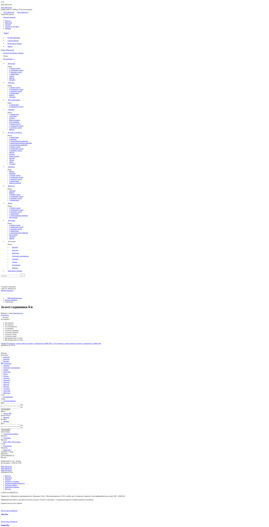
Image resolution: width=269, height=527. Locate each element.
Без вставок (13, 217)
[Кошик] (2, 285)
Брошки (15, 247)
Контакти (8, 23)
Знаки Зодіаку (14, 156)
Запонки (15, 259)
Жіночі (11, 78)
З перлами (13, 116)
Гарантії (8, 25)
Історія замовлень (14, 38)
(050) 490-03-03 (6, 8)
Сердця (12, 154)
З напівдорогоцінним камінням (20, 143)
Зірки (11, 162)
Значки (14, 262)
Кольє (10, 203)
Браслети (11, 186)
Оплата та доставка (12, 26)
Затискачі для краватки (20, 256)
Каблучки (11, 63)
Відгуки (8, 489)
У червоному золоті (16, 70)
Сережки (11, 109)
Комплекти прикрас (15, 271)
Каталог (13, 53)
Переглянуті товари (15, 43)
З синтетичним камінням (18, 145)
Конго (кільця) (14, 120)
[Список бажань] (2, 282)
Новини (8, 28)
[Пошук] (23, 275)
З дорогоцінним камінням (18, 141)
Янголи (12, 158)
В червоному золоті (16, 107)
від (22, 405)
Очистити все (18, 313)
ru (3, 2)
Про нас (8, 21)
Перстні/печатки (14, 100)
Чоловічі (12, 80)
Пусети (12, 118)
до (21, 407)
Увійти (6, 33)
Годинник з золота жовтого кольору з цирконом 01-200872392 (78, 343)
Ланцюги (11, 167)
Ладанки (12, 164)
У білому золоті (14, 68)
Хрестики (11, 220)
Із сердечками (14, 122)
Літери (11, 160)
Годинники (16, 265)
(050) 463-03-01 (6, 470)
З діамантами (14, 74)
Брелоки (15, 250)
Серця (11, 76)
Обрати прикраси (7, 290)
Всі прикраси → (9, 59)
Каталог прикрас (9, 17)
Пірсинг (15, 268)
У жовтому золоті (15, 72)
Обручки (11, 83)
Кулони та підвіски (15, 132)
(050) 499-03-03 (22, 12)
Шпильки (15, 253)
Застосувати (6, 409)
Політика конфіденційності (15, 483)
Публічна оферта (11, 485)
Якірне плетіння (15, 183)
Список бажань (13, 41)
